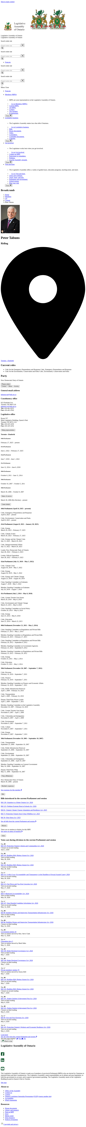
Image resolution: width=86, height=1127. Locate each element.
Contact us (8, 1093)
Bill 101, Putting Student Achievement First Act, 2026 (19, 998)
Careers (7, 1094)
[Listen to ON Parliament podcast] (2, 1064)
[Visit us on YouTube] (2, 1070)
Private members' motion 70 (10, 970)
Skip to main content (7, 2)
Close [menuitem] (8, 116)
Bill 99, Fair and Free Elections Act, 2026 (14, 1018)
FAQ (6, 1114)
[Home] (33, 34)
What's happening (11, 1100)
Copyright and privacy (10, 1124)
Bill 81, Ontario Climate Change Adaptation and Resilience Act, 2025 (24, 810)
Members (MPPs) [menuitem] (11, 94)
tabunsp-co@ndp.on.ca (8, 406)
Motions (4, 825)
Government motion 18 (8, 932)
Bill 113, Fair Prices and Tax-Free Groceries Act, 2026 (19, 884)
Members (8, 196)
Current (7, 200)
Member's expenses (8, 786)
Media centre (9, 1116)
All (6, 198)
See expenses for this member (11, 790)
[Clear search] (23, 45)
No (24, 1038)
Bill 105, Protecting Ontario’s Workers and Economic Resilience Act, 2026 (25, 1027)
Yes (20, 1038)
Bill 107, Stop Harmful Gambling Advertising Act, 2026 (19, 903)
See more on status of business (11, 831)
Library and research (12, 1110)
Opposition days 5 (7, 941)
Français (8, 62)
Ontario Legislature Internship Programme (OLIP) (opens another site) (28, 1096)
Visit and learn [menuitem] (10, 164)
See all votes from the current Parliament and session (18, 1037)
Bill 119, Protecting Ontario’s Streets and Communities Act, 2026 (22, 846)
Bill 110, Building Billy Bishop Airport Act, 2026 (17, 855)
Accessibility (9, 1098)
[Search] (2, 48)
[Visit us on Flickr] (2, 1066)
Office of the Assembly (12, 1091)
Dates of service (7, 496)
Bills (3, 794)
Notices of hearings (11, 1119)
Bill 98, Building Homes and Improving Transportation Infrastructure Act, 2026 (27, 913)
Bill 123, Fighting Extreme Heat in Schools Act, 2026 (18, 806)
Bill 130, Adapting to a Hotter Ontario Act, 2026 (17, 802)
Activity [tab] (16, 386)
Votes (3, 836)
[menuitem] (19, 104)
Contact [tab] (4, 386)
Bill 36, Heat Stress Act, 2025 (11, 817)
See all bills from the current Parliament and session (18, 821)
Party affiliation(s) (7, 776)
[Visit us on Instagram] (2, 1051)
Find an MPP (9, 1112)
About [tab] (10, 386)
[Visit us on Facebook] (2, 1055)
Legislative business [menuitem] (11, 118)
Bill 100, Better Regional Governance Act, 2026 (17, 951)
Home (7, 195)
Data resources (10, 1118)
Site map (4, 1082)
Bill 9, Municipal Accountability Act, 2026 (15, 894)
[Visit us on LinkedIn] (2, 1061)
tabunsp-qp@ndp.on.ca (8, 394)
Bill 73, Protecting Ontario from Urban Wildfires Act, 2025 (20, 814)
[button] (4, 1035)
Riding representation (8, 430)
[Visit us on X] (2, 1057)
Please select (6, 384)
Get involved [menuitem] (9, 143)
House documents (11, 1108)
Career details (6, 504)
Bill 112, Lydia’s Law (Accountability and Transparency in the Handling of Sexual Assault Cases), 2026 (35, 874)
